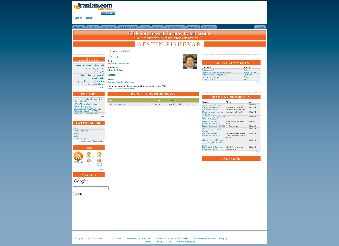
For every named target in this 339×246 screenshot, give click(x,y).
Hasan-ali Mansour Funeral (86, 114)
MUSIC (93, 27)
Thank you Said (209, 79)
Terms (148, 241)
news (99, 157)
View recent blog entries (118, 63)
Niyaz (76, 128)
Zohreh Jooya (80, 138)
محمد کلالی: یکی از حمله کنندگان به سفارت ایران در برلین (213, 142)
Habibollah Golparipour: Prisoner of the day (213, 148)
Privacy (159, 241)
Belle (76, 136)
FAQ (170, 241)
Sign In (78, 18)
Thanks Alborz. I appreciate (214, 75)
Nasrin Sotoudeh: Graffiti (213, 126)
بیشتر (102, 87)
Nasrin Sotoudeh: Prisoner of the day (211, 122)
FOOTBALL (175, 27)
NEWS (157, 27)
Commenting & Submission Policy (208, 238)
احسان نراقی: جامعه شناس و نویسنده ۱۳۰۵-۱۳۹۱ (213, 118)
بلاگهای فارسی (99, 164)
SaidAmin (248, 75)
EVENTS (209, 27)
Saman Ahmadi (250, 72)
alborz (246, 79)
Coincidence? (208, 70)
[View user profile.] (190, 68)
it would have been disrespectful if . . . (219, 72)
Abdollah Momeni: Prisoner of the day (211, 134)
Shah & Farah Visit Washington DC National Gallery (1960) (88, 110)
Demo (246, 70)
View (115, 51)
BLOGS (193, 27)
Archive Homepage (186, 241)
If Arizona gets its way (118, 104)
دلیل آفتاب (99, 71)
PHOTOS (108, 27)
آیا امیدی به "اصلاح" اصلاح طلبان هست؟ (91, 76)
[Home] (92, 10)
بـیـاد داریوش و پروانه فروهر (85, 106)
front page (78, 162)
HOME (78, 27)
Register (88, 18)
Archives (117, 238)
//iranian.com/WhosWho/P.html (121, 89)
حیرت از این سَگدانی (210, 77)
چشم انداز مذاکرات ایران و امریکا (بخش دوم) (91, 82)
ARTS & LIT (128, 27)
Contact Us (161, 238)
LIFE (145, 27)
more (102, 116)
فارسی (260, 27)
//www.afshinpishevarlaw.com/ (121, 82)
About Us (146, 238)
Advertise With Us (179, 238)
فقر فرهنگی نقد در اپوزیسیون (89, 64)
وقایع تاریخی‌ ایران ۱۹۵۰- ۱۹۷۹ (86, 104)
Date (172, 100)
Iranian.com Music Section (93, 141)
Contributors (132, 238)
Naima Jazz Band (82, 131)
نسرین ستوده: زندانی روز (212, 105)
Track (125, 51)
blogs (89, 157)
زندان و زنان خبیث (95, 68)
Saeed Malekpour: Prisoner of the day (211, 108)
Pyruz (76, 133)
